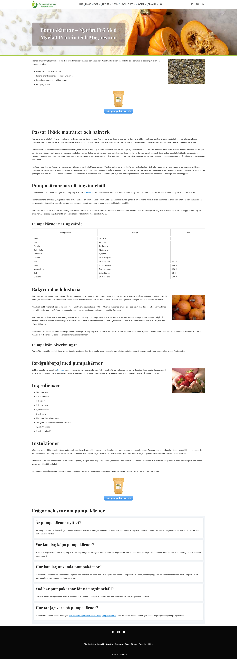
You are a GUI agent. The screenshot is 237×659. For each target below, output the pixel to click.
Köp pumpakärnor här (118, 111)
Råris (127, 644)
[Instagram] (197, 4)
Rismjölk (109, 644)
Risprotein (119, 644)
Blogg (88, 4)
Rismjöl (100, 644)
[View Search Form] (161, 4)
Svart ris (142, 644)
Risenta (89, 192)
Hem (81, 4)
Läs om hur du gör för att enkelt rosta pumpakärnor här (92, 615)
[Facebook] (192, 4)
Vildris (150, 644)
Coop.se (60, 370)
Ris (85, 644)
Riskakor (92, 644)
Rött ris (134, 644)
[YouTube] (202, 4)
